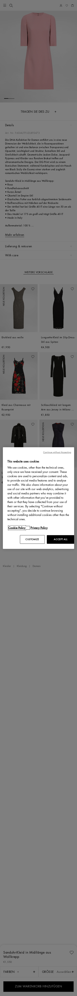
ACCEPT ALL (60, 539)
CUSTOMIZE (32, 539)
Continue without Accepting (57, 452)
